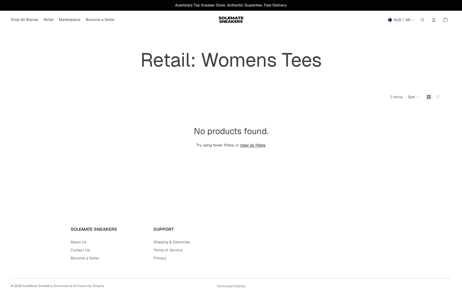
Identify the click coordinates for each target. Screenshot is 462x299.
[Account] (434, 20)
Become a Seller (85, 258)
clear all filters (252, 145)
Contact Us (80, 250)
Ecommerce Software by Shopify (79, 286)
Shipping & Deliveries (171, 242)
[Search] (422, 20)
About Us (78, 242)
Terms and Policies (231, 286)
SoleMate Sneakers (37, 286)
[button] (414, 97)
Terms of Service (168, 250)
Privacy (160, 258)
